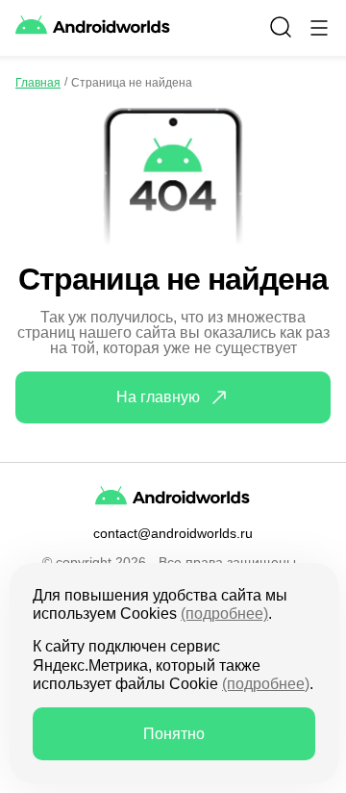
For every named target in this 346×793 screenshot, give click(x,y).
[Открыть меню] (319, 27)
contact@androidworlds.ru (173, 533)
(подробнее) (224, 613)
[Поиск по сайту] (280, 26)
